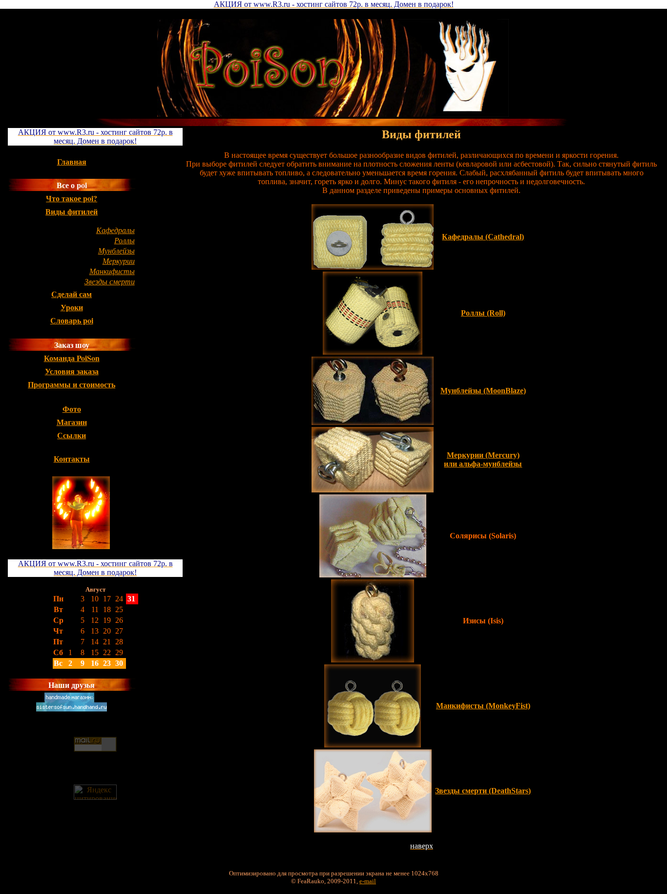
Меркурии (119, 260)
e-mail (367, 881)
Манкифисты (112, 271)
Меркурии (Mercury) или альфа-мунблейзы (483, 459)
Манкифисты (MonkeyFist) (483, 706)
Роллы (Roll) (483, 313)
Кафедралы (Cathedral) (483, 237)
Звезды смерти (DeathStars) (483, 791)
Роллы (124, 240)
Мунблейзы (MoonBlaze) (483, 390)
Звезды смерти (109, 281)
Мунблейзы (116, 250)
